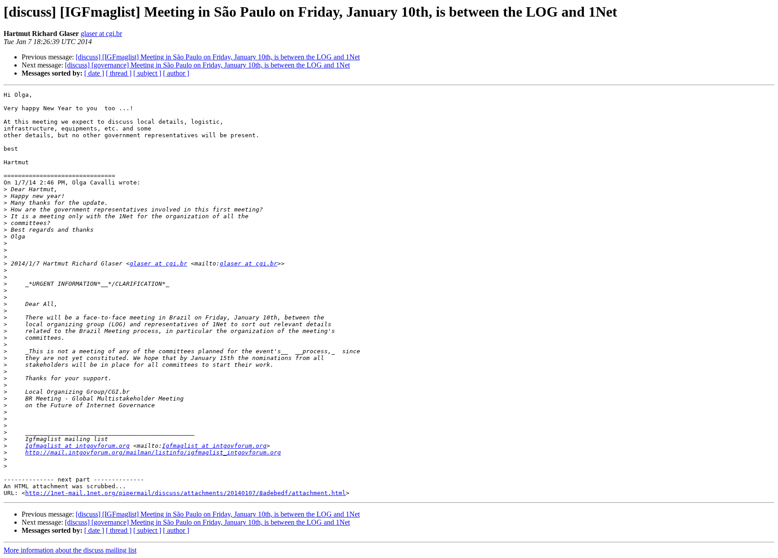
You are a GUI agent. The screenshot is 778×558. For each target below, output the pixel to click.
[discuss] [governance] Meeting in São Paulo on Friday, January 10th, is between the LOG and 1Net (207, 65)
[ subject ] (147, 73)
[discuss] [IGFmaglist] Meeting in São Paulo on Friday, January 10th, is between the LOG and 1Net (218, 57)
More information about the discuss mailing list (70, 550)
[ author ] (176, 73)
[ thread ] (118, 73)
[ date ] (94, 73)
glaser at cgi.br (101, 33)
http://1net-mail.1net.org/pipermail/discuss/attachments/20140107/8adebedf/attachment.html (185, 493)
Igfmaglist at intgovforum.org (77, 445)
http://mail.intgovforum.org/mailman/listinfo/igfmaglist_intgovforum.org (153, 452)
